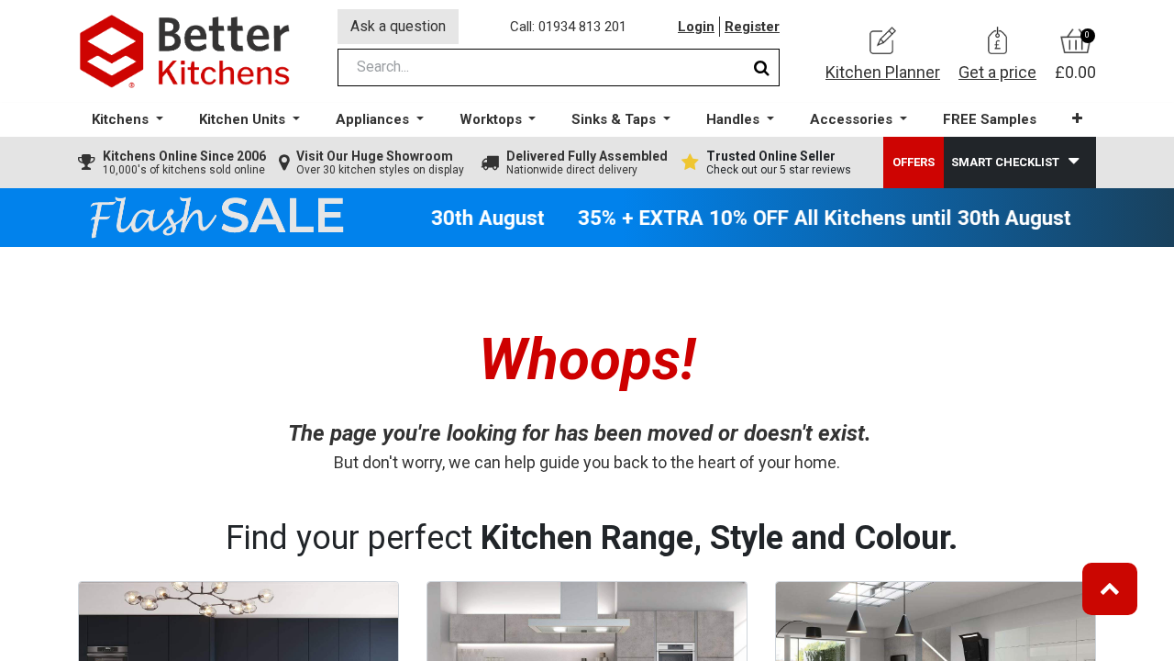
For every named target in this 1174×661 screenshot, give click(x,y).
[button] (1077, 119)
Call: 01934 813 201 (568, 26)
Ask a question (398, 26)
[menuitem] (989, 120)
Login (696, 26)
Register (752, 26)
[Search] (762, 67)
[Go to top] (1109, 589)
